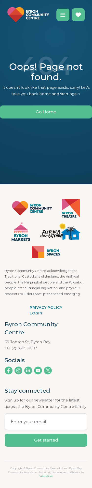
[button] (62, 15)
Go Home (46, 111)
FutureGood (46, 476)
